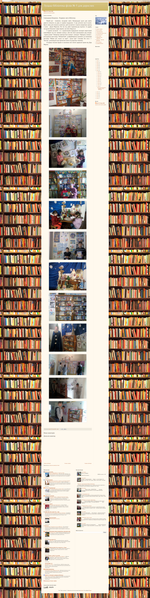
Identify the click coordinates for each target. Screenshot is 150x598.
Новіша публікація (47, 463)
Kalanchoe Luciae (53, 532)
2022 (97, 60)
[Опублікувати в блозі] (62, 429)
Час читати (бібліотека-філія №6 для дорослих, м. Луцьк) (56, 547)
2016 (97, 70)
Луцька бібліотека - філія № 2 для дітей (52, 555)
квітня (99, 81)
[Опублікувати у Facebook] (64, 429)
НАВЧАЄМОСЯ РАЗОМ (49, 496)
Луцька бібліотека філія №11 (50, 539)
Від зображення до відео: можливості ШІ (57, 488)
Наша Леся (51, 540)
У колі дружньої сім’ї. (86, 494)
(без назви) (84, 472)
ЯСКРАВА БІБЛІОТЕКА (49, 569)
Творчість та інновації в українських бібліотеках (54, 575)
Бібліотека (47, 525)
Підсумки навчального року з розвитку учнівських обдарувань (55, 512)
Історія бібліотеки (99, 31)
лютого (99, 84)
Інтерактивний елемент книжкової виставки (52, 570)
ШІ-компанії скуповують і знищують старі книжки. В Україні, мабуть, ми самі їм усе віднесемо (60, 481)
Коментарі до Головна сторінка (51, 580)
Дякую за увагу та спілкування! (50, 576)
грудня (99, 71)
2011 (97, 98)
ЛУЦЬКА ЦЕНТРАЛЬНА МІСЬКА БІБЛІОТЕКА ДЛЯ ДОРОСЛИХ (57, 531)
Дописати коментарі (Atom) (54, 465)
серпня (99, 76)
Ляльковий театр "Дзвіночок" (99, 38)
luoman (82, 590)
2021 (97, 62)
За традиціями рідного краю (101, 33)
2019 (97, 65)
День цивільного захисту (49, 564)
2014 (97, 93)
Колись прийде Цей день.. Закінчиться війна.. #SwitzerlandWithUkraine (57, 473)
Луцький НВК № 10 (48, 563)
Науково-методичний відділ (50, 487)
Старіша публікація (88, 463)
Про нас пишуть (99, 30)
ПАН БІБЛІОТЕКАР (49, 480)
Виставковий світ (99, 34)
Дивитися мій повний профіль (49, 12)
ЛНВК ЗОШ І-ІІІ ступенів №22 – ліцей (52, 511)
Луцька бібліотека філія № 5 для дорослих (69, 5)
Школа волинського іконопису (55, 518)
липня (99, 78)
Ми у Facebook (98, 42)
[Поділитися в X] (63, 429)
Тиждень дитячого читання (86, 505)
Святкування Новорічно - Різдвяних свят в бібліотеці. (101, 88)
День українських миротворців (55, 504)
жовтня (99, 73)
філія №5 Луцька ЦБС (49, 11)
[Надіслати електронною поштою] (61, 429)
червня (99, 79)
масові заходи (98, 36)
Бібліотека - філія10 (48, 504)
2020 (97, 64)
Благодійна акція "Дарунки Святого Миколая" (57, 556)
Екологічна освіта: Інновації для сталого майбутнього (54, 526)
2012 (97, 96)
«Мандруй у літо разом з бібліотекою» (88, 499)
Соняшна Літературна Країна (50, 517)
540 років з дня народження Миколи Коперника (86, 483)
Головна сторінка (68, 463)
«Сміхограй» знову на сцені (87, 517)
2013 (97, 95)
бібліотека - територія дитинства (100, 40)
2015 (97, 92)
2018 (97, 67)
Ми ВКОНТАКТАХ (99, 43)
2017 (97, 68)
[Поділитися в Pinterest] (65, 429)
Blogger (90, 590)
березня (99, 83)
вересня (99, 75)
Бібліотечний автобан (49, 472)
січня (99, 86)
